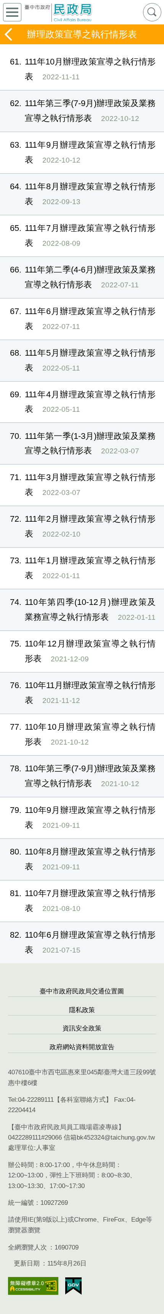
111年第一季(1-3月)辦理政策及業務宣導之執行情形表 (83, 443)
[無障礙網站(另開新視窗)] (33, 1286)
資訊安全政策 (82, 1028)
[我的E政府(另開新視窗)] (73, 1286)
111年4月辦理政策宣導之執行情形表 (83, 402)
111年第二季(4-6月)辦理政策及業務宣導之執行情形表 (83, 277)
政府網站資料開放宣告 (82, 1047)
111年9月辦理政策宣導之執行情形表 (83, 152)
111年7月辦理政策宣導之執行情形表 (83, 235)
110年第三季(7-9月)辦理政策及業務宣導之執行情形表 (83, 776)
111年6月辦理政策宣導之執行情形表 (83, 318)
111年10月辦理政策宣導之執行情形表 (83, 69)
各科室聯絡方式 (83, 1099)
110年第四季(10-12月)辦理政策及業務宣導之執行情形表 (83, 609)
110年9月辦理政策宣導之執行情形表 (83, 817)
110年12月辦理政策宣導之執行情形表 (83, 651)
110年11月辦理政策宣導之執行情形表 (83, 692)
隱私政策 (82, 1010)
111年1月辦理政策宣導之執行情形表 (83, 568)
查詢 (152, 12)
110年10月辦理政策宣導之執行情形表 (83, 734)
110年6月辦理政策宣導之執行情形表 (83, 942)
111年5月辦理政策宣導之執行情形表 (83, 360)
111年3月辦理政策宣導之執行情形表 (83, 484)
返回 (9, 34)
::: (3, 967)
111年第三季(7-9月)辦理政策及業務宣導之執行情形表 (83, 110)
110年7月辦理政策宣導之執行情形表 (83, 900)
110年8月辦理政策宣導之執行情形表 (83, 859)
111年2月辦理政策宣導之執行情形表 (83, 526)
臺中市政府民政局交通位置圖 (82, 991)
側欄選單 (12, 12)
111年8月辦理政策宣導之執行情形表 (83, 194)
